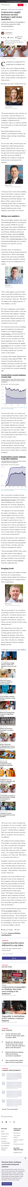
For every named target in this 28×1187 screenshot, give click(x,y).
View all (4, 1109)
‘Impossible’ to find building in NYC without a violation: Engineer (13, 1018)
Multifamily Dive (18, 1152)
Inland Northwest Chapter (8, 500)
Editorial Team (5, 1134)
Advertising (17, 1133)
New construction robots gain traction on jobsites (14, 1061)
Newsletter (4, 1139)
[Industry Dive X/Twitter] (10, 1122)
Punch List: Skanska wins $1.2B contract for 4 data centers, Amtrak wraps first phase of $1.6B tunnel (15, 1044)
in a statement (19, 560)
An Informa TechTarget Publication (14, 1)
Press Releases (5, 1145)
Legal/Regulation (6, 935)
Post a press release (12, 1109)
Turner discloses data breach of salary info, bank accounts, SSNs (15, 1035)
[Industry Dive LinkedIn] (2, 1122)
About (3, 1131)
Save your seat (7, 1183)
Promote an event (18, 1144)
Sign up (20, 4)
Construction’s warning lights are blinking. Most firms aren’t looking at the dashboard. (14, 990)
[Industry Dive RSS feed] (14, 1122)
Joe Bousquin (8, 32)
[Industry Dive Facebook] (6, 1122)
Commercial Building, (14, 933)
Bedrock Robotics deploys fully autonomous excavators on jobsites (14, 1054)
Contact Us (4, 1136)
